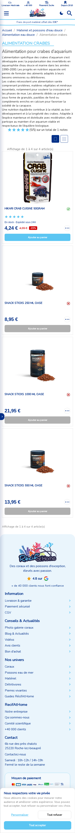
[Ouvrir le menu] (6, 13)
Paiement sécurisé (17, 607)
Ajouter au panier (37, 237)
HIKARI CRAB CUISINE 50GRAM (25, 208)
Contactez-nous (15, 754)
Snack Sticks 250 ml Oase (23, 303)
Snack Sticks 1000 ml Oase (24, 394)
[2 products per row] (64, 139)
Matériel (10, 678)
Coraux (9, 667)
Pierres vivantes (16, 691)
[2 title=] (14, 131)
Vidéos (9, 640)
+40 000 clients (15, 729)
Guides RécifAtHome (19, 696)
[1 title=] (9, 131)
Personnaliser (19, 815)
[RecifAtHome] (37, 552)
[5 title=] (27, 131)
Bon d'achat (13, 652)
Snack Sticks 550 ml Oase (23, 485)
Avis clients (12, 645)
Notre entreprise (16, 712)
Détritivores (13, 684)
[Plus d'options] (67, 228)
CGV (8, 613)
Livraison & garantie (18, 601)
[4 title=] (23, 131)
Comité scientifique (18, 723)
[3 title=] (18, 131)
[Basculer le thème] (61, 13)
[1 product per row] (55, 139)
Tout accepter (37, 825)
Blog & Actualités (17, 634)
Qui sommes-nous (17, 717)
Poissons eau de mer (19, 673)
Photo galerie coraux (19, 628)
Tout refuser (54, 815)
